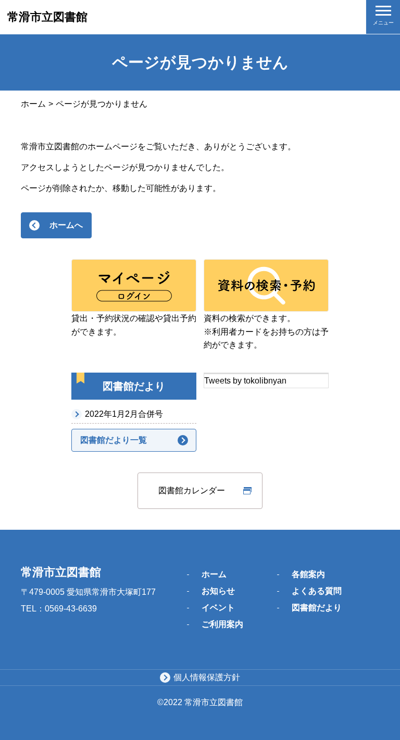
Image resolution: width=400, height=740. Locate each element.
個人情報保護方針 (206, 677)
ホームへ (66, 225)
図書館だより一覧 (113, 440)
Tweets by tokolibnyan (245, 380)
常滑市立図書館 (47, 16)
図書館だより (317, 607)
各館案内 (308, 574)
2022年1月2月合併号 (124, 414)
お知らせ (218, 590)
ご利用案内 (222, 624)
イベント (218, 607)
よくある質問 (317, 590)
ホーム (33, 103)
